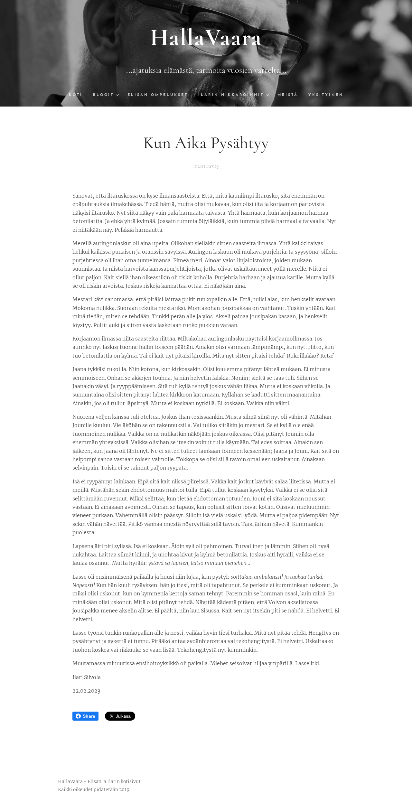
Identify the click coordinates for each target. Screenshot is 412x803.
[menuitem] (78, 95)
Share (89, 716)
